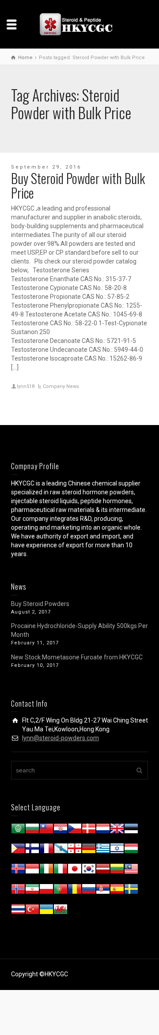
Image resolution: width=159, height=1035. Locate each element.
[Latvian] (103, 870)
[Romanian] (75, 891)
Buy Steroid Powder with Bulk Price (78, 185)
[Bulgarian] (32, 830)
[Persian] (32, 891)
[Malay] (131, 870)
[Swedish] (131, 891)
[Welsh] (60, 911)
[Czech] (75, 830)
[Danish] (89, 830)
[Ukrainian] (46, 911)
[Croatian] (60, 830)
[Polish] (46, 891)
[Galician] (60, 850)
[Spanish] (117, 891)
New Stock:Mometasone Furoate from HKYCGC (77, 657)
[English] (117, 830)
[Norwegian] (18, 891)
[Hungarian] (131, 850)
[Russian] (89, 891)
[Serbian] (103, 891)
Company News (61, 386)
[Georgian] (75, 850)
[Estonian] (131, 830)
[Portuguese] (60, 891)
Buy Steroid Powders (40, 603)
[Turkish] (32, 911)
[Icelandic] (18, 870)
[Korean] (89, 870)
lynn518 (25, 386)
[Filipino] (18, 850)
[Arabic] (18, 830)
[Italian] (60, 870)
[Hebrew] (117, 850)
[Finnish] (32, 850)
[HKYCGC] (79, 23)
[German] (89, 850)
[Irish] (46, 870)
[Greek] (103, 850)
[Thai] (18, 911)
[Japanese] (75, 870)
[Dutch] (103, 830)
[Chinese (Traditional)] (46, 830)
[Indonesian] (32, 870)
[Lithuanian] (117, 870)
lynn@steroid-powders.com (60, 737)
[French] (46, 850)
